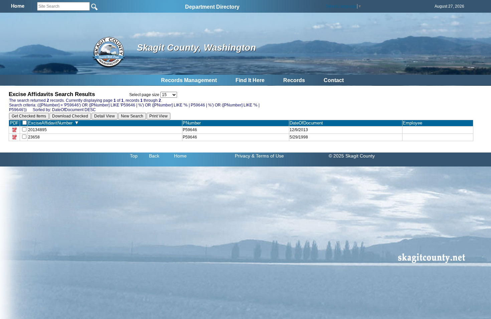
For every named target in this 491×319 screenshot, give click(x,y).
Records (294, 80)
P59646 (190, 129)
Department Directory (212, 7)
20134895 (37, 129)
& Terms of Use (268, 155)
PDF (14, 122)
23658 (34, 137)
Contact (334, 80)
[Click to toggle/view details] (437, 129)
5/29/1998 (299, 137)
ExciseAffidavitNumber (51, 122)
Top (134, 155)
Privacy (242, 155)
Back (154, 155)
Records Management (189, 80)
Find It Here (250, 80)
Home (180, 155)
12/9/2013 (299, 129)
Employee (414, 122)
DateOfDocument (308, 122)
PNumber (193, 122)
